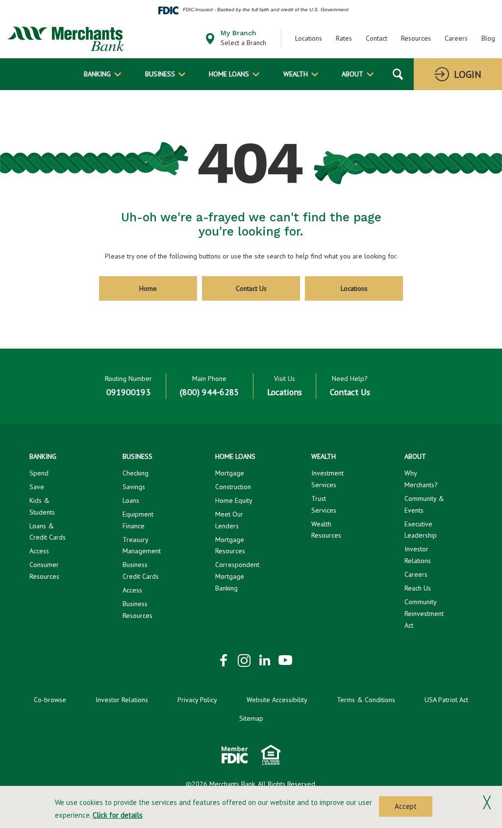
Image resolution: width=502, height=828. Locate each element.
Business (160, 74)
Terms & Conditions (366, 699)
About (352, 74)
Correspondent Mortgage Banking (237, 576)
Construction (233, 486)
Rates (344, 38)
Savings (134, 486)
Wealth (295, 74)
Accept (406, 806)
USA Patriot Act (446, 699)
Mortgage (229, 473)
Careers (456, 38)
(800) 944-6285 (209, 392)
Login (467, 74)
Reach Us (417, 588)
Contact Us (251, 288)
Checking (136, 473)
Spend (39, 473)
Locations (308, 38)
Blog (488, 38)
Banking (97, 74)
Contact (376, 38)
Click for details (118, 815)
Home (148, 288)
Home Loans (229, 74)
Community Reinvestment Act (424, 613)
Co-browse (50, 699)
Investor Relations (122, 699)
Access (39, 550)
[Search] (398, 74)
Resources (416, 38)
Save (36, 486)
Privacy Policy (197, 699)
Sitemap (251, 718)
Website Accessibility (277, 699)
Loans (131, 500)
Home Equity (233, 500)
